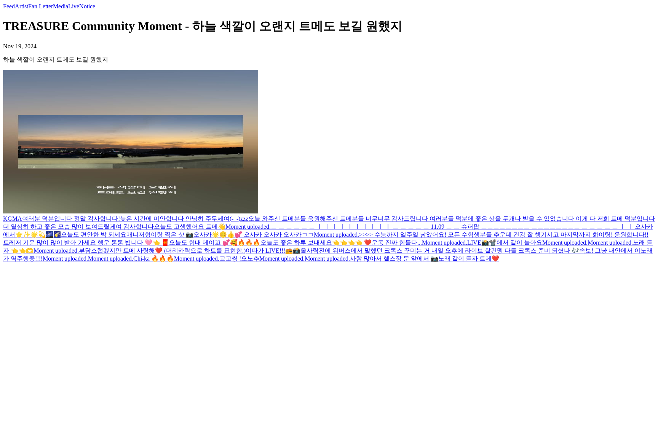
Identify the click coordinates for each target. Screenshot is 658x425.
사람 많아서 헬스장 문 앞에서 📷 (394, 258)
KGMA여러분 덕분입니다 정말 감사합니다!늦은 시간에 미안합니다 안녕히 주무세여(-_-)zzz (125, 218)
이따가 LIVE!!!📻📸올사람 (282, 250)
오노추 (250, 258)
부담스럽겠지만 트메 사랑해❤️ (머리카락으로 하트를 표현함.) (162, 250)
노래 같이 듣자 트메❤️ (468, 258)
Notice (87, 6)
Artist (21, 6)
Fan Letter (40, 6)
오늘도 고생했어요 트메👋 (189, 226)
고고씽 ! (230, 258)
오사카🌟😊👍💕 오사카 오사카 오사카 (247, 234)
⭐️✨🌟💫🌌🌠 (38, 234)
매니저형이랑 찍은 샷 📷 (159, 234)
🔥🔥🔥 (249, 242)
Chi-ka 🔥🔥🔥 (153, 258)
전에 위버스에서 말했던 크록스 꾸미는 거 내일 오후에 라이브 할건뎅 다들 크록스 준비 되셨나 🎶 (449, 250)
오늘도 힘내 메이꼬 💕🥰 (203, 242)
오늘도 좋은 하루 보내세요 (296, 242)
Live (73, 6)
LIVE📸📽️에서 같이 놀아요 (504, 242)
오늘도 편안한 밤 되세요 (93, 234)
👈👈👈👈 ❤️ (352, 242)
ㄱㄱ (308, 234)
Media (60, 6)
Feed (9, 6)
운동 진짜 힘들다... (397, 242)
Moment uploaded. (248, 226)
